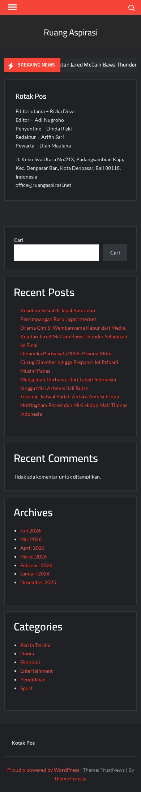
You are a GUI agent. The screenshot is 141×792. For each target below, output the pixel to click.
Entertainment (36, 671)
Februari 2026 (36, 565)
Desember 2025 (38, 582)
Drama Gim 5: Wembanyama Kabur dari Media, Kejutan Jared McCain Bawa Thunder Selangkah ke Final (73, 336)
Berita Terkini (35, 645)
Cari (19, 240)
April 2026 (32, 548)
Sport (26, 688)
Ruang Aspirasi (71, 32)
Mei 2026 (31, 539)
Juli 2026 (30, 530)
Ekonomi (30, 662)
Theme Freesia (70, 778)
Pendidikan (33, 679)
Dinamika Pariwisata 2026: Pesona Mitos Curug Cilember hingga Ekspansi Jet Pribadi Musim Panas (69, 362)
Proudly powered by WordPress (43, 770)
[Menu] (11, 7)
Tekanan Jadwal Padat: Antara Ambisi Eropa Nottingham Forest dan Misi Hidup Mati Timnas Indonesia (73, 405)
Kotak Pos (23, 743)
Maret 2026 (33, 556)
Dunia (27, 653)
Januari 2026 (35, 573)
